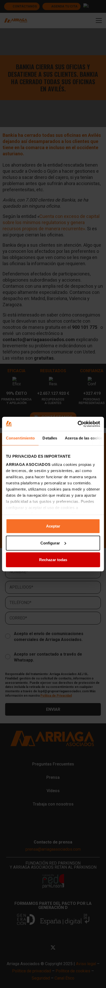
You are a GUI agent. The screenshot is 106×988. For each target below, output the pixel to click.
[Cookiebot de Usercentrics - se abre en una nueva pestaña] (77, 423)
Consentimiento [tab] (20, 438)
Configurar (50, 543)
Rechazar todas (53, 560)
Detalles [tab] (49, 438)
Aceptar (53, 526)
